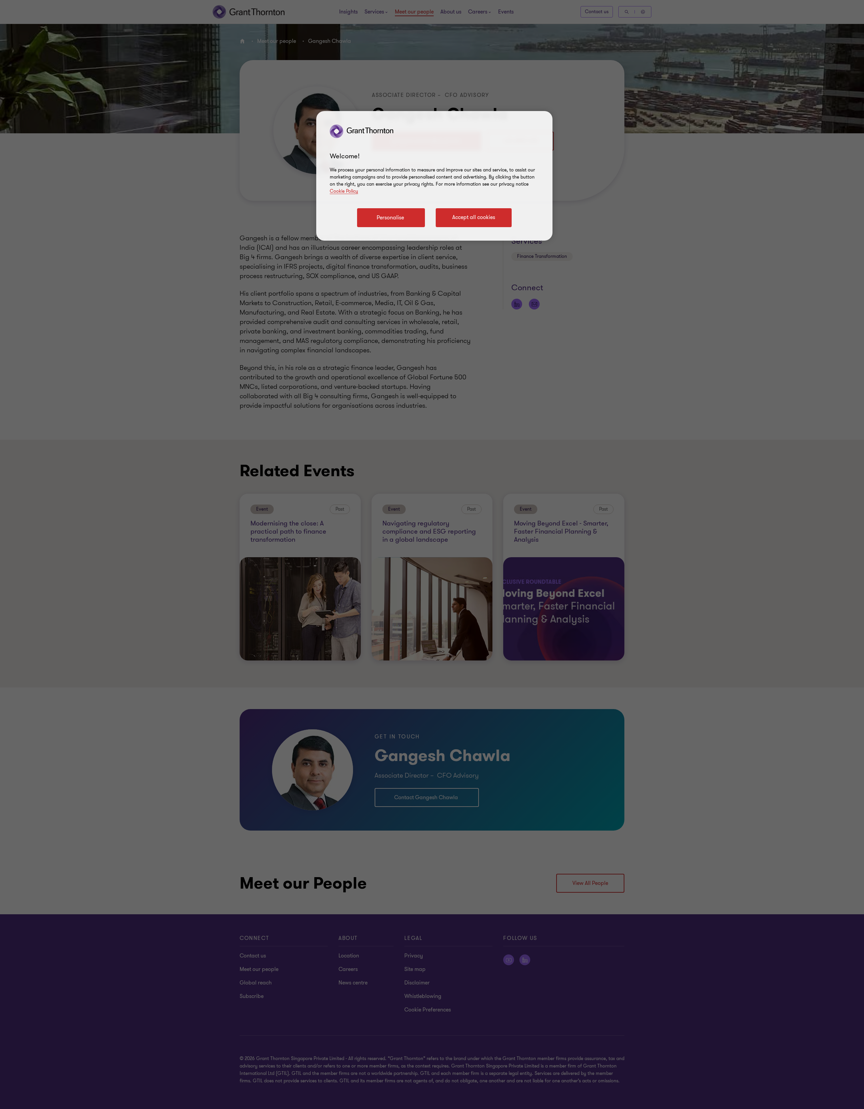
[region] (434, 176)
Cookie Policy (344, 191)
